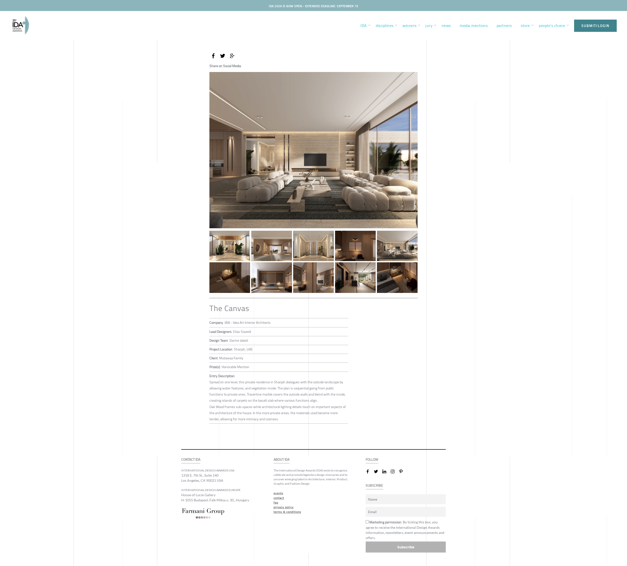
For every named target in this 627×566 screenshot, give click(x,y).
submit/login (595, 26)
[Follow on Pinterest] (403, 471)
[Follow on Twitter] (378, 471)
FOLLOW (372, 459)
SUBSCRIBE (374, 485)
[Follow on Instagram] (394, 471)
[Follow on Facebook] (370, 471)
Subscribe (405, 547)
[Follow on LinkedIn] (386, 471)
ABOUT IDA (281, 459)
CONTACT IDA (190, 459)
